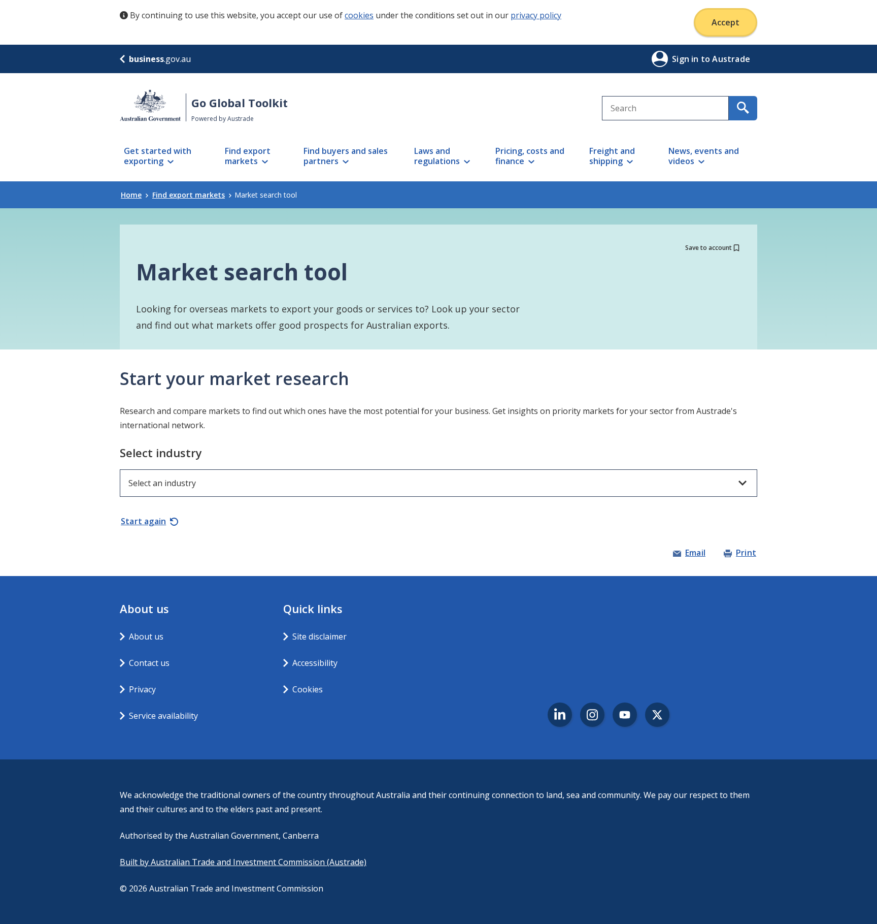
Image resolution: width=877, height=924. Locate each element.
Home (131, 195)
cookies (359, 15)
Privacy (142, 689)
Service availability (163, 715)
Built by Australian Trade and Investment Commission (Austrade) (243, 862)
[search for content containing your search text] (743, 108)
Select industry (161, 452)
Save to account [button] (708, 247)
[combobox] (665, 108)
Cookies (307, 689)
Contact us (149, 662)
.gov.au (160, 59)
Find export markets (188, 195)
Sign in (686, 59)
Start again (143, 521)
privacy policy (536, 15)
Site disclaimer (319, 636)
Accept (725, 22)
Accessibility (315, 662)
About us (146, 636)
